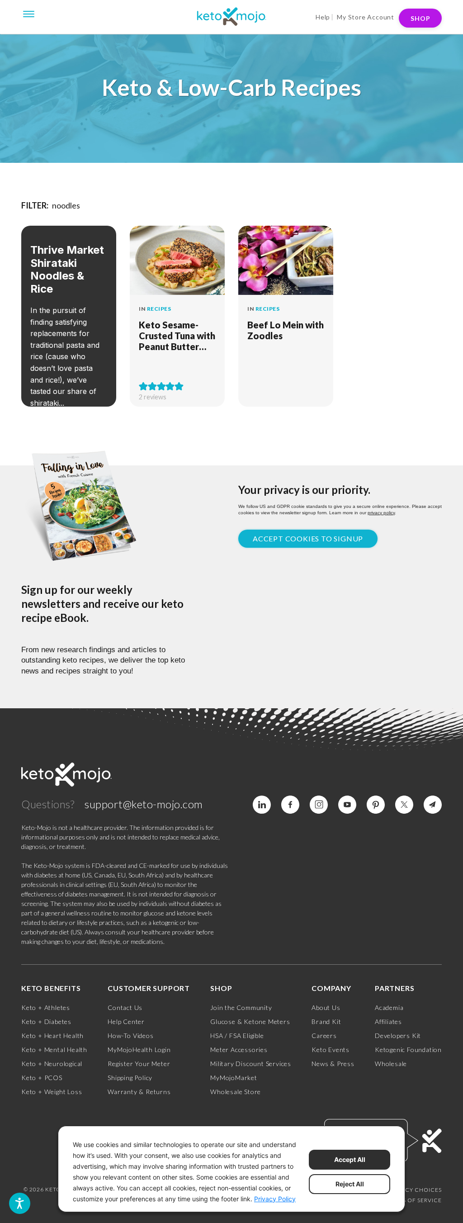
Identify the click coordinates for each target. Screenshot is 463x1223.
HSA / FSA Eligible (237, 1035)
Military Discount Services (250, 1063)
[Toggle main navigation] (29, 13)
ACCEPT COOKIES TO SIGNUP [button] (308, 538)
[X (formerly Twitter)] (404, 805)
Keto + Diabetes (46, 1021)
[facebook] (290, 805)
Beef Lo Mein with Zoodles (285, 330)
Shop (420, 18)
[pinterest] (376, 805)
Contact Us (125, 1007)
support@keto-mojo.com (144, 804)
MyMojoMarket (233, 1077)
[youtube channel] (347, 805)
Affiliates (388, 1021)
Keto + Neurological (51, 1063)
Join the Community (241, 1007)
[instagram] (319, 805)
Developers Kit (398, 1035)
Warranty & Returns (139, 1091)
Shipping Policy (130, 1077)
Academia (389, 1007)
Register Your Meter (139, 1063)
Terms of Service (414, 1200)
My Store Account (365, 17)
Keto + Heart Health (52, 1035)
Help (323, 17)
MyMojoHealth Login (139, 1049)
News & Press (333, 1063)
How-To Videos (130, 1035)
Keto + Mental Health (54, 1049)
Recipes (159, 308)
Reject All (349, 1184)
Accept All (349, 1159)
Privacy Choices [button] (415, 1189)
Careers (324, 1035)
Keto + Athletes (45, 1007)
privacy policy (381, 512)
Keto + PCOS (41, 1077)
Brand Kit (326, 1021)
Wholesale (391, 1063)
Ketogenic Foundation (408, 1049)
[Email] (433, 805)
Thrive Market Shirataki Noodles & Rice (67, 269)
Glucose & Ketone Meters (250, 1021)
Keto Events (331, 1049)
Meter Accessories (239, 1049)
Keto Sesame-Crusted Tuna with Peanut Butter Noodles (177, 335)
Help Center (126, 1021)
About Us (326, 1007)
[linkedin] (262, 805)
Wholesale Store (235, 1091)
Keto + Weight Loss (51, 1091)
